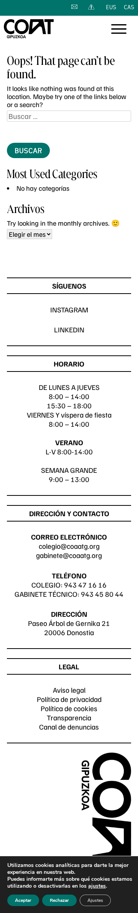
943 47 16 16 (85, 584)
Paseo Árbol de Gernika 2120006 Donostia (69, 628)
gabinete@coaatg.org (69, 555)
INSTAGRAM (69, 309)
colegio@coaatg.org (69, 546)
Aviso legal (69, 689)
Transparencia (69, 717)
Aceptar (23, 900)
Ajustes (95, 900)
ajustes (97, 886)
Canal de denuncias (69, 726)
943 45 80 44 (102, 593)
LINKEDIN (69, 329)
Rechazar (59, 900)
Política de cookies (69, 708)
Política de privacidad (69, 699)
